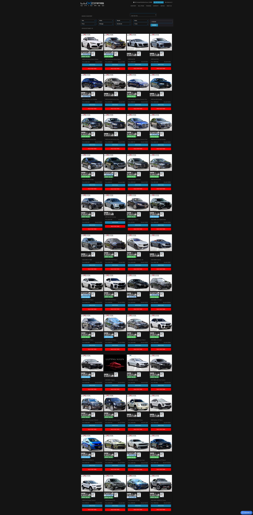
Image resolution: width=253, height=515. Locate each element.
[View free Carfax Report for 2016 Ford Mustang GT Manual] (155, 455)
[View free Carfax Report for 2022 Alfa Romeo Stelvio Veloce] (86, 54)
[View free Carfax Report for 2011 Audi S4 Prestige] (109, 213)
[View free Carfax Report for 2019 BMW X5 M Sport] (109, 335)
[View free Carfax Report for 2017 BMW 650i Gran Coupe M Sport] (132, 335)
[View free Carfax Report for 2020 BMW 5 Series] (132, 375)
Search (154, 25)
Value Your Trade (92, 68)
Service (163, 5)
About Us (169, 5)
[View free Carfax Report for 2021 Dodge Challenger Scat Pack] (132, 455)
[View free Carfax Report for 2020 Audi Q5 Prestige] (86, 174)
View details (92, 64)
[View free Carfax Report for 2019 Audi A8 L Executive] (132, 174)
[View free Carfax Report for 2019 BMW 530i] (86, 375)
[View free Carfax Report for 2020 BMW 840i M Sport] (132, 295)
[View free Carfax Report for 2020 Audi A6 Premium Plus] (109, 134)
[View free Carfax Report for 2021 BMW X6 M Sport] (109, 295)
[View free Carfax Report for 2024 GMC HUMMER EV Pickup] (155, 495)
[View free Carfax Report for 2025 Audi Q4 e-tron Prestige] (86, 94)
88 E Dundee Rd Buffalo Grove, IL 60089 (143, 2)
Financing (148, 5)
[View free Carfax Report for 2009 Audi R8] (132, 54)
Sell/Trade (141, 5)
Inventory (133, 5)
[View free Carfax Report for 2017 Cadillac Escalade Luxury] (109, 415)
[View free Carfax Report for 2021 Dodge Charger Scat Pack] (109, 455)
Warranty (156, 5)
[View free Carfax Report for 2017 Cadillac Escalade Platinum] (86, 415)
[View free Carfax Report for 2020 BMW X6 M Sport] (86, 295)
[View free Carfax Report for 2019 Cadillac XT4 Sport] (155, 415)
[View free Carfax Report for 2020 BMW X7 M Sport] (155, 295)
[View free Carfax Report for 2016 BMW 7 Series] (109, 375)
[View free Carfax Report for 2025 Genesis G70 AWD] (132, 495)
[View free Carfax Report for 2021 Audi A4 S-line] (155, 174)
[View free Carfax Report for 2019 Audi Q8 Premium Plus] (109, 94)
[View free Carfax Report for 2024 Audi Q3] (109, 174)
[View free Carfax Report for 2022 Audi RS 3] (155, 54)
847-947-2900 (159, 2)
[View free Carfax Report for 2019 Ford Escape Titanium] (86, 495)
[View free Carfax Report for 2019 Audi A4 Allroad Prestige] (155, 134)
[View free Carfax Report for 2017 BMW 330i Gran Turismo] (155, 375)
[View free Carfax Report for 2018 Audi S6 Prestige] (155, 94)
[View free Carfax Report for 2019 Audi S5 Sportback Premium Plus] (132, 94)
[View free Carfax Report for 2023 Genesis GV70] (109, 495)
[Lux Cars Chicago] (92, 4)
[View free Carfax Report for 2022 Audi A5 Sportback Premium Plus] (132, 134)
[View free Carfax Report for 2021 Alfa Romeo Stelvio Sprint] (109, 54)
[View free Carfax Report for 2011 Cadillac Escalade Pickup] (132, 415)
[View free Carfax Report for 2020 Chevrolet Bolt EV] (86, 455)
